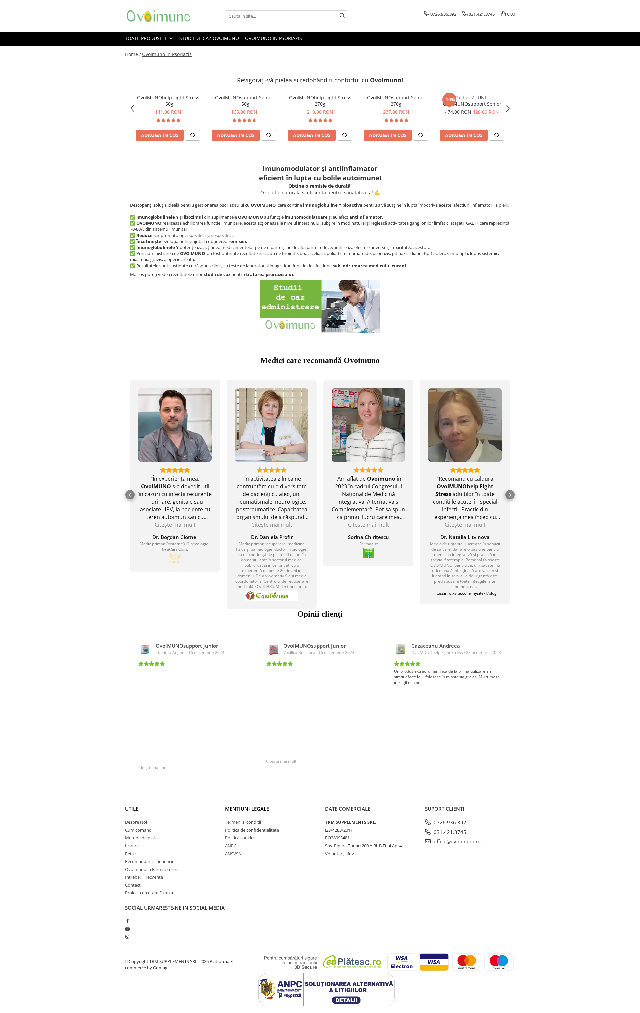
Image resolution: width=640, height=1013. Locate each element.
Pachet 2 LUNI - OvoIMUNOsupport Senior (472, 100)
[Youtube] (127, 929)
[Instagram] (127, 937)
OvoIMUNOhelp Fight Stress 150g (168, 100)
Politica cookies (240, 838)
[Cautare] (342, 15)
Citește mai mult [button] (175, 524)
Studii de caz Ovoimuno (209, 38)
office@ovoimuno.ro (456, 841)
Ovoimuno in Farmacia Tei (151, 869)
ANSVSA (233, 854)
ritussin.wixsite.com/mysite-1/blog (465, 593)
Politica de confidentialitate (252, 830)
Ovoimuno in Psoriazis (273, 38)
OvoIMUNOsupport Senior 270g (396, 100)
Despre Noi (136, 822)
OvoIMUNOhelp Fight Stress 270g (320, 100)
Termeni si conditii (243, 822)
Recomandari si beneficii (149, 861)
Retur (130, 854)
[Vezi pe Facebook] (175, 558)
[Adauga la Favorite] (192, 135)
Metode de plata (141, 838)
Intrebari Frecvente (144, 877)
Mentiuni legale (247, 808)
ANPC (230, 846)
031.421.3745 (449, 832)
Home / (133, 54)
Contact (133, 885)
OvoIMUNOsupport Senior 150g (244, 100)
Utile (131, 808)
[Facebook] (127, 921)
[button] (130, 494)
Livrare (132, 846)
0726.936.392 (449, 822)
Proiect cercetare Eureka (149, 893)
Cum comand (138, 830)
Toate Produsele (147, 38)
